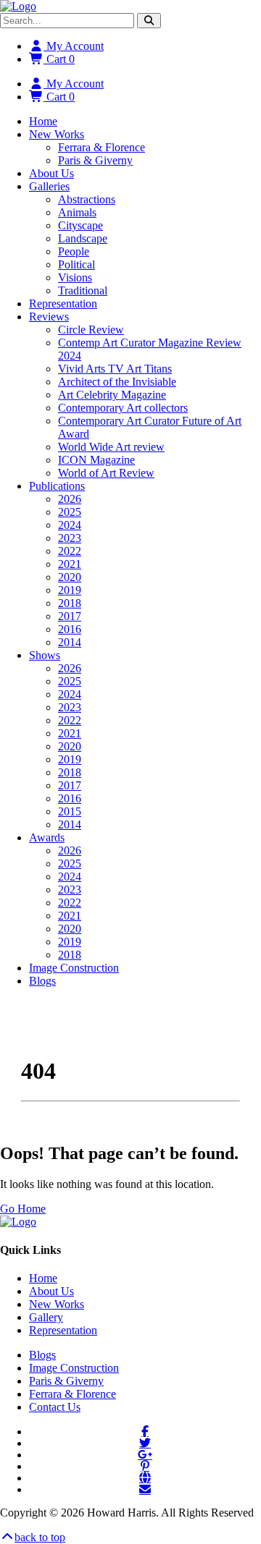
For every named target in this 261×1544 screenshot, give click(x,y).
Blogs (42, 981)
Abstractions (86, 199)
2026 (69, 499)
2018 (69, 603)
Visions (75, 277)
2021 (69, 564)
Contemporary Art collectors (123, 408)
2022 (69, 551)
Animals (77, 212)
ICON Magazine (96, 460)
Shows (44, 655)
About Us (51, 173)
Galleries (49, 186)
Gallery (46, 1317)
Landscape (82, 238)
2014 (69, 642)
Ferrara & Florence (101, 147)
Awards (47, 837)
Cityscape (80, 225)
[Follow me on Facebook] (145, 1431)
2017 (69, 616)
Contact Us (54, 1407)
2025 (69, 512)
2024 (69, 525)
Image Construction (74, 968)
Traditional (82, 290)
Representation (63, 303)
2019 (69, 590)
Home (43, 121)
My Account (74, 46)
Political (76, 264)
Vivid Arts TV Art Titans (115, 368)
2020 (69, 577)
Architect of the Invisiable (117, 382)
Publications (57, 486)
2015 (69, 811)
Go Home (23, 1208)
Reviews (49, 316)
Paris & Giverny (95, 160)
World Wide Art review (111, 447)
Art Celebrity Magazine (112, 395)
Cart (59, 59)
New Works (56, 134)
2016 (69, 629)
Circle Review (91, 329)
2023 (69, 538)
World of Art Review (106, 473)
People (73, 251)
